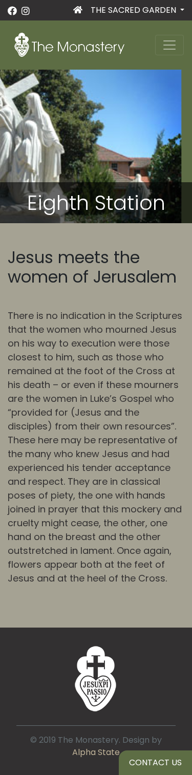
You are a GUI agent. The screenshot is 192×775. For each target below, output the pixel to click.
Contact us (155, 762)
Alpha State (96, 752)
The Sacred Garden (134, 10)
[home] (77, 12)
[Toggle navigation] (169, 45)
